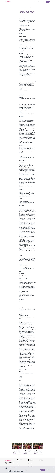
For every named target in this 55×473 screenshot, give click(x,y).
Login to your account (31, 460)
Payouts (39, 1)
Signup (48, 1)
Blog (24, 7)
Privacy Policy (48, 469)
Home (22, 7)
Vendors (35, 1)
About (18, 460)
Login (43, 1)
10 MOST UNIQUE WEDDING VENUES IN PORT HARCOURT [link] (30, 7)
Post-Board (18, 465)
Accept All (42, 469)
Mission (18, 462)
